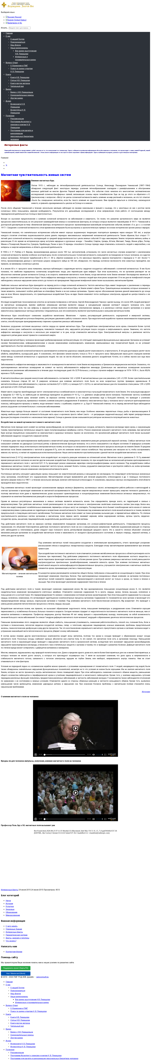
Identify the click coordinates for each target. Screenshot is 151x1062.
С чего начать (11, 926)
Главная (9, 33)
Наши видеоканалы (19, 48)
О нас (8, 36)
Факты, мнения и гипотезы (17, 938)
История (9, 903)
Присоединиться (17, 42)
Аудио (8, 101)
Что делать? (11, 941)
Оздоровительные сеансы (22, 95)
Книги (8, 74)
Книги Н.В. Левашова (19, 77)
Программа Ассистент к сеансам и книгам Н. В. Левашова (20, 125)
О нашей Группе (17, 39)
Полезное (10, 116)
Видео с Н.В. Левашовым (21, 92)
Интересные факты (9, 890)
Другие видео (16, 98)
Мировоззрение (13, 915)
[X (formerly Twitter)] (6, 165)
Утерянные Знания (14, 929)
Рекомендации (17, 119)
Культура (10, 906)
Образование (11, 912)
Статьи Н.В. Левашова (20, 80)
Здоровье (10, 909)
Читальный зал (17, 86)
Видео (8, 89)
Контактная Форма (14, 952)
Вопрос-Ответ (12, 63)
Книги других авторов (20, 83)
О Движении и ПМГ (19, 66)
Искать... (4, 28)
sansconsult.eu (42, 977)
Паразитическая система (16, 935)
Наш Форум (15, 45)
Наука (8, 901)
